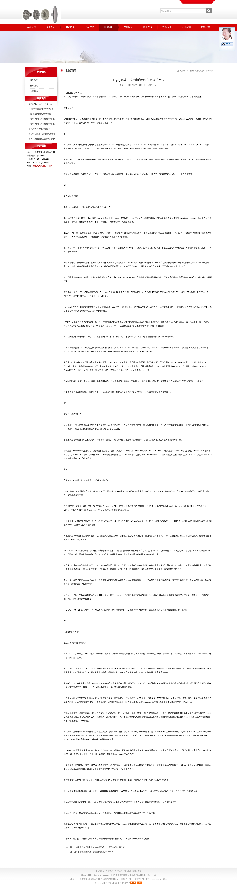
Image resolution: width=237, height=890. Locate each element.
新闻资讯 (108, 27)
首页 (192, 70)
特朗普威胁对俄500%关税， (41, 114)
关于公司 (50, 27)
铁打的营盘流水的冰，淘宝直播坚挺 (89, 852)
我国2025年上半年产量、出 (40, 104)
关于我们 (109, 871)
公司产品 (89, 27)
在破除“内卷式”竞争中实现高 (41, 109)
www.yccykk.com (102, 875)
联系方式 (166, 27)
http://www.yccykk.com (42, 166)
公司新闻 (34, 80)
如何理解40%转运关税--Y (40, 129)
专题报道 (34, 91)
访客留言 (205, 27)
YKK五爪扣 (117, 883)
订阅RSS (137, 871)
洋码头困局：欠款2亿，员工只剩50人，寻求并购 (95, 847)
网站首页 (31, 27)
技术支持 (147, 27)
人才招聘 (186, 27)
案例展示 (128, 27)
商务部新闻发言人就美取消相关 (42, 139)
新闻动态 (200, 70)
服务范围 (70, 27)
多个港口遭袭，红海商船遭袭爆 (42, 134)
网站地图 (128, 871)
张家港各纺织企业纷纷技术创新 (42, 119)
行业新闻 (34, 85)
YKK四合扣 (106, 883)
